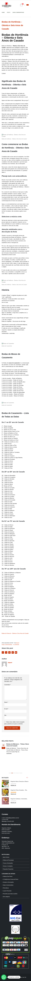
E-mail (6, 708)
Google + (13, 652)
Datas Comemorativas (7, 644)
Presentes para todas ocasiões (10, 893)
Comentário (7, 684)
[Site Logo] (6, 5)
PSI (25, 977)
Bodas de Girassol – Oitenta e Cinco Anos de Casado (15, 633)
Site (5, 715)
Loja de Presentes (7, 890)
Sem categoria (6, 896)
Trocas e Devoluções (8, 863)
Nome (6, 702)
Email (16, 652)
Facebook (3, 652)
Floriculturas (6, 888)
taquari (17, 642)
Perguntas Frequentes (8, 869)
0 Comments (16, 644)
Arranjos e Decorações (8, 882)
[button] (27, 5)
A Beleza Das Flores (7, 876)
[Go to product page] (5, 783)
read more (9, 753)
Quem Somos (6, 857)
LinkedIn (9, 652)
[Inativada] (15, 913)
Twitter (6, 652)
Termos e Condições (8, 866)
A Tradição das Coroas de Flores (10, 879)
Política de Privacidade (8, 860)
